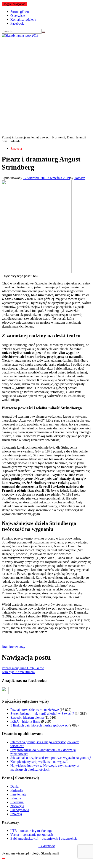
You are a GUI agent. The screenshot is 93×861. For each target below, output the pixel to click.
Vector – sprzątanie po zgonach (31, 834)
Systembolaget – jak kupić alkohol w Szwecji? (42, 713)
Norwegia (17, 806)
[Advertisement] (46, 86)
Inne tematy (18, 794)
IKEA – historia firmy (25, 721)
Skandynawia (19, 810)
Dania (14, 786)
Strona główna (20, 11)
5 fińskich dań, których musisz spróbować (39, 725)
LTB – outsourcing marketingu (31, 830)
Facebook (17, 23)
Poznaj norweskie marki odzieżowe (34, 709)
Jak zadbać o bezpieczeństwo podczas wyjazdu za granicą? (50, 758)
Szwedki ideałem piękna (27, 717)
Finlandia (16, 790)
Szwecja (16, 148)
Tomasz (79, 178)
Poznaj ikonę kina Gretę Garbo (23, 668)
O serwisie (17, 15)
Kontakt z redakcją (23, 19)
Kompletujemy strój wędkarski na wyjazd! (39, 761)
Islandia (15, 798)
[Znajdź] (43, 32)
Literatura (17, 802)
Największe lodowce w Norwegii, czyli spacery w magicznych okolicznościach (44, 767)
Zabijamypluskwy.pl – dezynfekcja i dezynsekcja (43, 838)
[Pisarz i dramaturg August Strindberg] (37, 272)
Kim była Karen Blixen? (18, 672)
